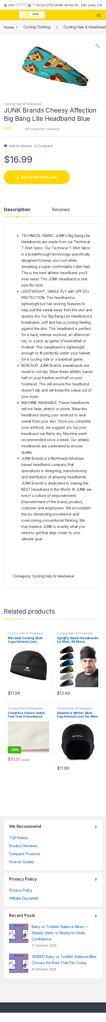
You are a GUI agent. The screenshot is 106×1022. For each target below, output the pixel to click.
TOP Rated (18, 838)
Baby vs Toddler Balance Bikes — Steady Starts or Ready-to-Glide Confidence (60, 932)
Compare (45, 146)
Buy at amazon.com (39, 177)
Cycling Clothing (36, 27)
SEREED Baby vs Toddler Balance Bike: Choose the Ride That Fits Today (64, 959)
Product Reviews (23, 846)
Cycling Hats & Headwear (22, 104)
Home (9, 27)
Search (99, 15)
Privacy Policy (20, 890)
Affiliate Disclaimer (24, 898)
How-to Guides (21, 862)
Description (17, 209)
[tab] (17, 212)
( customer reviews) (42, 129)
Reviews (60, 209)
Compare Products (24, 854)
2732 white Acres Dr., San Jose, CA (74, 5)
